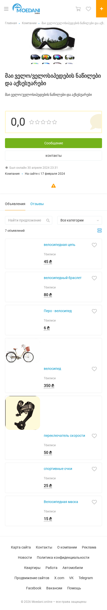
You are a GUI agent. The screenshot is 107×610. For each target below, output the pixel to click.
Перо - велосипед (58, 311)
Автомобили (72, 568)
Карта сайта (21, 547)
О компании (67, 547)
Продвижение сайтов (31, 578)
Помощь (74, 588)
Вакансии (54, 588)
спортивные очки (58, 469)
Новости (25, 557)
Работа (51, 568)
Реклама (89, 547)
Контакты (44, 547)
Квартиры (32, 568)
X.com (59, 578)
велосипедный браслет (63, 278)
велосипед (52, 369)
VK (71, 578)
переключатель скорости (64, 436)
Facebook (33, 588)
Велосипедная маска (61, 502)
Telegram (86, 578)
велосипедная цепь (59, 245)
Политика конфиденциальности (63, 557)
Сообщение (53, 143)
